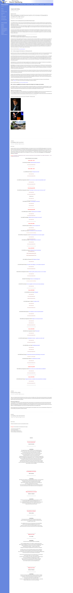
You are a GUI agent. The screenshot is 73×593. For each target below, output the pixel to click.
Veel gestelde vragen (48, 4)
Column (2, 25)
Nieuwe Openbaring (4, 4)
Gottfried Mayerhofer (3, 30)
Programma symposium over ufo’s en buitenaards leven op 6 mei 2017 (29, 16)
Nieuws (2, 32)
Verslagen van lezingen (3, 34)
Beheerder (17, 417)
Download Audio (42, 4)
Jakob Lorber (2, 31)
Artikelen (18, 4)
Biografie (2, 24)
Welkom (14, 4)
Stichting (12, 414)
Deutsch (2, 26)
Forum (32, 4)
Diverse (2, 27)
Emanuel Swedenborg (3, 28)
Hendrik (18, 18)
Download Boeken (36, 4)
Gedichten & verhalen (3, 29)
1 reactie (21, 18)
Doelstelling (28, 4)
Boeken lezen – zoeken (23, 4)
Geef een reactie (22, 417)
